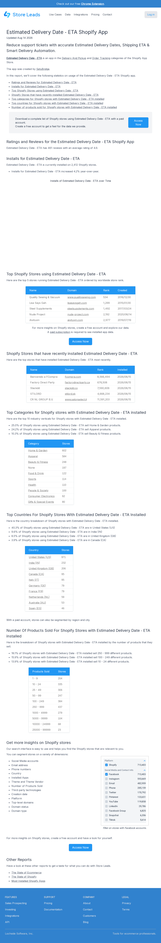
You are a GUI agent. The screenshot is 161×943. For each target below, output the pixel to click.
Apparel (33, 456)
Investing (10, 909)
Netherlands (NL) (39, 597)
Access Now (138, 122)
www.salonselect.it (76, 399)
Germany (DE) (37, 585)
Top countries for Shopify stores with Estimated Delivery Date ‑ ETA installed (57, 103)
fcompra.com (73, 376)
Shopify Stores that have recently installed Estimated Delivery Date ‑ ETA (55, 94)
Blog (85, 922)
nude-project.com (78, 314)
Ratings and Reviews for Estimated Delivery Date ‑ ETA (44, 82)
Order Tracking (101, 58)
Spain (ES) (35, 608)
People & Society (38, 490)
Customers (89, 915)
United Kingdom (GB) (41, 568)
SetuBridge (42, 69)
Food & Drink (36, 473)
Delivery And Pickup (74, 58)
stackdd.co (71, 388)
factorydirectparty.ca (77, 382)
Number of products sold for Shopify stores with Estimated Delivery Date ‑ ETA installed (64, 107)
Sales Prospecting (16, 903)
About (86, 903)
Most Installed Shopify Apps (28, 881)
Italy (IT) (34, 579)
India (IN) (34, 562)
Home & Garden (37, 450)
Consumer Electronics (41, 496)
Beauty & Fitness (38, 462)
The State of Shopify (23, 876)
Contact (107, 14)
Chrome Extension (92, 3)
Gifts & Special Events (41, 501)
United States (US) (40, 557)
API (7, 922)
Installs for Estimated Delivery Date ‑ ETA (36, 86)
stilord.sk (70, 393)
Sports (32, 479)
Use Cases (55, 14)
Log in (151, 14)
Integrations (81, 14)
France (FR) (36, 591)
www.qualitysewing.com (81, 297)
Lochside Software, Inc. (19, 933)
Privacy (126, 903)
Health (32, 484)
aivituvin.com (75, 320)
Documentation (53, 909)
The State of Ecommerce (26, 872)
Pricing (95, 14)
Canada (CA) (36, 574)
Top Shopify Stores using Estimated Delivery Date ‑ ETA (44, 90)
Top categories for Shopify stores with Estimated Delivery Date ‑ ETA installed (57, 98)
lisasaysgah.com (77, 302)
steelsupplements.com (80, 308)
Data (67, 14)
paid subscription (60, 332)
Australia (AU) (37, 602)
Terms (126, 909)
